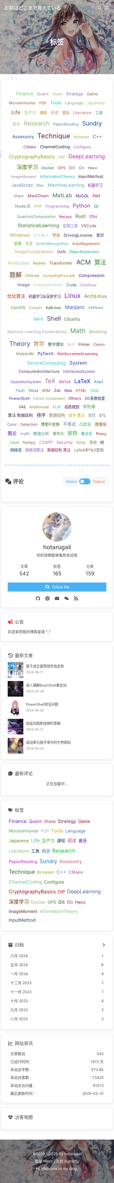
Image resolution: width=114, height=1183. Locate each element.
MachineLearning (66, 185)
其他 (93, 442)
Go (81, 167)
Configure (82, 147)
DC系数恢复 (95, 398)
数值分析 (41, 433)
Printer (84, 344)
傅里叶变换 (50, 424)
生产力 (30, 112)
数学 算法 (77, 415)
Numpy (29, 442)
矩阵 (73, 433)
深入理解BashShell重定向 (46, 685)
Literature (82, 112)
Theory (19, 343)
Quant (43, 93)
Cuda (71, 285)
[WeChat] (66, 598)
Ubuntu (72, 319)
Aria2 (98, 381)
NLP (71, 344)
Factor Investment (49, 398)
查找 (91, 415)
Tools (56, 102)
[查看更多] (103, 945)
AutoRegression (86, 243)
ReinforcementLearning (77, 353)
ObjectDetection (84, 251)
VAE (22, 407)
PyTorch (46, 353)
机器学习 (95, 185)
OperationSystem (26, 381)
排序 (41, 415)
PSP (42, 103)
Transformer (61, 263)
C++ (97, 136)
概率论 (58, 433)
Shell (54, 318)
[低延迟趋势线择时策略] (15, 726)
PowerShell (19, 398)
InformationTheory (57, 176)
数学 (39, 343)
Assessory (23, 136)
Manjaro (75, 307)
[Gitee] (47, 598)
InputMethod (90, 176)
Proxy (101, 433)
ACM (83, 262)
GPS (61, 167)
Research (37, 123)
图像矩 (101, 424)
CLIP (56, 407)
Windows (20, 235)
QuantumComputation (36, 216)
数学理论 (56, 344)
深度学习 (27, 167)
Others (74, 398)
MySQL (82, 195)
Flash (20, 390)
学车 (56, 235)
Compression (91, 275)
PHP (38, 206)
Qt (96, 206)
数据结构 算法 (59, 450)
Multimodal (39, 407)
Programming (57, 206)
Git (72, 167)
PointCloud (18, 263)
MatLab (62, 195)
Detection (28, 424)
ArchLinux (95, 296)
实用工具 (70, 225)
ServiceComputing (46, 363)
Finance (24, 93)
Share (57, 94)
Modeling (98, 331)
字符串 (89, 406)
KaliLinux (53, 307)
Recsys (65, 216)
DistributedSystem (79, 371)
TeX (50, 381)
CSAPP (46, 442)
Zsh (57, 390)
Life (15, 112)
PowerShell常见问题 (42, 704)
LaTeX (82, 381)
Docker (47, 167)
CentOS (18, 307)
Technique (53, 136)
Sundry (92, 123)
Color (12, 424)
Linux (72, 295)
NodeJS (22, 206)
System (78, 363)
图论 (12, 433)
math (25, 433)
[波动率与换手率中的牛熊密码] (15, 746)
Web (68, 390)
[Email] (57, 598)
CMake (29, 147)
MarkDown (38, 195)
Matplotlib (25, 353)
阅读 (55, 112)
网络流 (15, 450)
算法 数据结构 (20, 415)
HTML (81, 390)
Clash (14, 442)
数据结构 (57, 415)
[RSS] (76, 598)
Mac (40, 185)
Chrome (32, 275)
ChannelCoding (55, 146)
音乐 (66, 112)
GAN (61, 251)
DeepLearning (86, 156)
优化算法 (16, 296)
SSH (93, 216)
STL (102, 415)
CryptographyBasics (32, 156)
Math (77, 331)
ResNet (39, 263)
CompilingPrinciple (59, 275)
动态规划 (71, 407)
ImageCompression (34, 251)
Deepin (35, 307)
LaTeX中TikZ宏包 (89, 450)
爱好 (100, 235)
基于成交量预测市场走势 (45, 666)
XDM (46, 390)
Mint (38, 319)
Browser (81, 137)
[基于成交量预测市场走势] (15, 670)
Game (92, 93)
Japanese (96, 102)
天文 (29, 243)
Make (19, 196)
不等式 (69, 424)
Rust (80, 216)
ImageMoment (23, 176)
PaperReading (65, 124)
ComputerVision (48, 285)
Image (23, 284)
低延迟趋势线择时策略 (43, 723)
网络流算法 (34, 450)
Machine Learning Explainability (37, 331)
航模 (17, 243)
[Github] (38, 598)
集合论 (86, 433)
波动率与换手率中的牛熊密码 (48, 742)
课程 (43, 112)
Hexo (92, 167)
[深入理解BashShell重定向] (15, 689)
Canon (99, 344)
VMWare (95, 307)
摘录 (16, 124)
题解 (16, 274)
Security (64, 442)
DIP (62, 157)
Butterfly (71, 1161)
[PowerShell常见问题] (15, 708)
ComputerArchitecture (39, 371)
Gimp (81, 442)
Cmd (94, 390)
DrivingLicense (78, 235)
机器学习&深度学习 (45, 296)
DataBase (88, 285)
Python (81, 206)
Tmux (33, 390)
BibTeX (65, 381)
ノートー (41, 235)
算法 (100, 262)
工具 (99, 112)
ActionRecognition (52, 243)
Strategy (74, 93)
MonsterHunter (22, 103)
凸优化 (85, 424)
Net (96, 195)
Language (74, 102)
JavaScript (22, 185)
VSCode (89, 225)
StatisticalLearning (38, 225)
